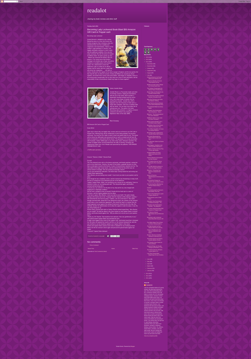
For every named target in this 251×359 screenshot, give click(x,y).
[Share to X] (115, 236)
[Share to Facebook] (117, 236)
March (149, 266)
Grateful (149, 188)
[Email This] (111, 236)
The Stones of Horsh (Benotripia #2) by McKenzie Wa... (155, 214)
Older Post (135, 248)
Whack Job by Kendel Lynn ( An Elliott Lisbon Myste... (154, 122)
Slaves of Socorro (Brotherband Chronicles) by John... (155, 177)
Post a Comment (94, 245)
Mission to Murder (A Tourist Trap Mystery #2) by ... (154, 81)
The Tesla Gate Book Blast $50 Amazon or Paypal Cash (155, 209)
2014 (147, 61)
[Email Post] (108, 236)
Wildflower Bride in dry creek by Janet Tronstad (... (154, 118)
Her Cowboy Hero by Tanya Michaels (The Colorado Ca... (154, 163)
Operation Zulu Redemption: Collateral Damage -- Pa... (154, 202)
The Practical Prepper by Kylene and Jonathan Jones (155, 181)
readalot (96, 10)
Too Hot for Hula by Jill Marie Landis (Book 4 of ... (154, 250)
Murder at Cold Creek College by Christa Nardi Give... (155, 85)
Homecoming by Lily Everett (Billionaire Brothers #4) (154, 78)
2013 (147, 273)
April (148, 263)
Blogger (133, 346)
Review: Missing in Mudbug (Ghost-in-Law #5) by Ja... (154, 235)
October (149, 68)
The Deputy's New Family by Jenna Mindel (154, 243)
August (149, 73)
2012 (147, 275)
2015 (147, 59)
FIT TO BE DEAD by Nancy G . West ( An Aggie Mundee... (155, 167)
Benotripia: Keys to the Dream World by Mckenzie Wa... (155, 126)
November (150, 66)
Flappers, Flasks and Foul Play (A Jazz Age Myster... (155, 149)
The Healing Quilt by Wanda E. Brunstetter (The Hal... (155, 190)
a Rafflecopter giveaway (94, 150)
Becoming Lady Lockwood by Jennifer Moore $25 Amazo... (155, 133)
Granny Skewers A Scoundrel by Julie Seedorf (155, 158)
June (148, 259)
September (150, 70)
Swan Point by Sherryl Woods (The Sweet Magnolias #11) (155, 103)
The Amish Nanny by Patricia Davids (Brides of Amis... (154, 239)
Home (113, 248)
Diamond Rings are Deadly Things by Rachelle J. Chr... (155, 246)
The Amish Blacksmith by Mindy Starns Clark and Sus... (154, 138)
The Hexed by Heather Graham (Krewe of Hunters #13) (155, 96)
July (148, 75)
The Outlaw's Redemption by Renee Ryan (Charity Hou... (155, 89)
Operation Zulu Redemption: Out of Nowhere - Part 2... (154, 111)
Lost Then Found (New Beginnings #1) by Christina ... (155, 255)
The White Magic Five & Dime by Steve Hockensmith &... (155, 223)
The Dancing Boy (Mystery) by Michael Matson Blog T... (155, 184)
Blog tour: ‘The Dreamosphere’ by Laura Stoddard (155, 115)
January (149, 270)
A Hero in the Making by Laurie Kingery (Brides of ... (155, 194)
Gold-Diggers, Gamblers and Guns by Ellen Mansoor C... (155, 146)
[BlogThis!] (113, 236)
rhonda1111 (149, 285)
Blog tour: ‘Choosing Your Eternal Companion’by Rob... (154, 172)
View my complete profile (150, 336)
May (148, 261)
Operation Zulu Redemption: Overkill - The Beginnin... (154, 205)
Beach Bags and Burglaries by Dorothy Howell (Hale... (155, 92)
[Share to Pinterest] (119, 236)
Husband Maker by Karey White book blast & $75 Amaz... (154, 154)
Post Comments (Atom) (101, 251)
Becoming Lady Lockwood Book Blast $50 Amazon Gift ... (155, 219)
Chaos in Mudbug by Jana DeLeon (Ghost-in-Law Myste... (154, 231)
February (149, 268)
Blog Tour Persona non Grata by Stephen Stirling (155, 100)
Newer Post (91, 248)
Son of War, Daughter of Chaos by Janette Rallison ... (155, 129)
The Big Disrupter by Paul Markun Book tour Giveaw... (155, 227)
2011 (147, 278)
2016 (147, 57)
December (150, 63)
